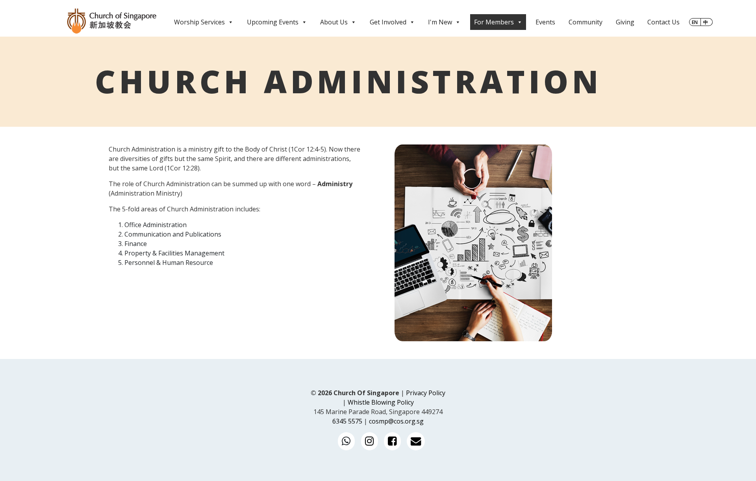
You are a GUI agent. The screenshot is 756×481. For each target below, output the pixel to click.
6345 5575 (347, 421)
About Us (334, 22)
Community (585, 22)
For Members (494, 22)
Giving (625, 22)
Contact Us (663, 22)
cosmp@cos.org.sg (396, 421)
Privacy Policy (425, 392)
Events (545, 22)
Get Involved (388, 22)
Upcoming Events (272, 22)
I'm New (440, 22)
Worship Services (199, 22)
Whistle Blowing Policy (381, 402)
